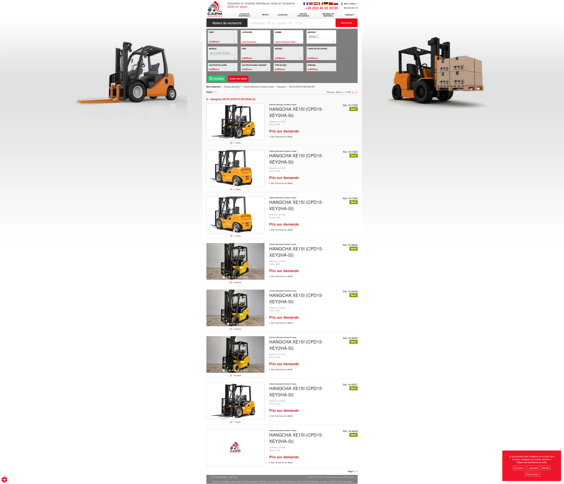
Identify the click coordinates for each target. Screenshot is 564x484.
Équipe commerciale (269, 481)
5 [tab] (235, 278)
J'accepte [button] (533, 467)
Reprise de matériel (328, 15)
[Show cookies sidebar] (4, 480)
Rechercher (346, 22)
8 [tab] (244, 278)
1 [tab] (234, 138)
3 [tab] (230, 278)
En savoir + (519, 467)
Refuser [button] (545, 467)
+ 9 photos (236, 282)
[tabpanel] (235, 122)
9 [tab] (247, 278)
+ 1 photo (236, 143)
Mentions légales (250, 481)
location (282, 15)
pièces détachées (303, 15)
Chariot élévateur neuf (291, 481)
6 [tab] (238, 278)
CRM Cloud (233, 477)
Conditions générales (231, 481)
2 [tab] (237, 138)
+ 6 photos (236, 329)
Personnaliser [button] (532, 474)
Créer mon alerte (238, 78)
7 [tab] (241, 278)
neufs (265, 14)
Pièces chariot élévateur (341, 481)
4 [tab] (233, 278)
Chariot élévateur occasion (315, 481)
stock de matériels (244, 15)
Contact (349, 15)
